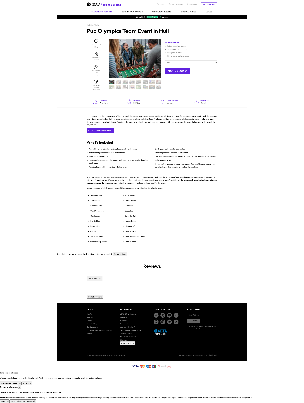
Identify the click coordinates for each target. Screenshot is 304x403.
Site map (123, 340)
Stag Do (90, 317)
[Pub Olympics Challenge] (132, 82)
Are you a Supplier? (127, 327)
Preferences (6, 383)
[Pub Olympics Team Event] (138, 87)
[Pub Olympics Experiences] (158, 82)
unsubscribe (194, 329)
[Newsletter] (169, 322)
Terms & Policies (126, 333)
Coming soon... (92, 327)
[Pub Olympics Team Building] (125, 87)
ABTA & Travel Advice (128, 314)
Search (89, 333)
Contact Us (124, 324)
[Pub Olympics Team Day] (132, 87)
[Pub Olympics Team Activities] (111, 87)
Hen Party (90, 314)
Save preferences (17, 401)
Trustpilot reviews (95, 297)
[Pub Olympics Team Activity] (118, 87)
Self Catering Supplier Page (130, 330)
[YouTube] (169, 315)
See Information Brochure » (100, 130)
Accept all (26, 383)
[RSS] (176, 322)
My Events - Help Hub (128, 337)
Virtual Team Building (161, 12)
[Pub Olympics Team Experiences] (158, 87)
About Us (123, 317)
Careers (123, 321)
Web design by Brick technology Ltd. (191, 355)
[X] (162, 315)
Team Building (111, 4)
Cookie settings (120, 254)
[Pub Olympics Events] (152, 82)
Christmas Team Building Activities (99, 330)
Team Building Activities (101, 12)
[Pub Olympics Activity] (125, 82)
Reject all (17, 383)
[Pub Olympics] (111, 82)
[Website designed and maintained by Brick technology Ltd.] (213, 355)
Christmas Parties (188, 12)
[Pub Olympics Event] (145, 82)
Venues (209, 12)
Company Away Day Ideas (132, 12)
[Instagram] (162, 322)
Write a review (94, 278)
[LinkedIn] (176, 315)
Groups (90, 321)
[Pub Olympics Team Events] (145, 87)
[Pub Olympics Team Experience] (152, 87)
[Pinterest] (156, 322)
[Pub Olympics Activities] (118, 82)
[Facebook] (156, 315)
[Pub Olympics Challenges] (138, 82)
